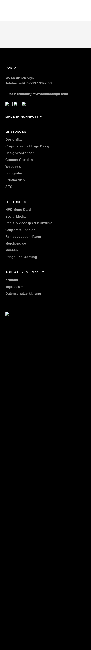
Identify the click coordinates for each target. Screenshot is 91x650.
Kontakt (11, 280)
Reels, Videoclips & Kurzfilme (28, 223)
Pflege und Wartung (21, 257)
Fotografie (13, 173)
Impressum (14, 287)
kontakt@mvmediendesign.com (42, 94)
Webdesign (14, 166)
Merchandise (15, 243)
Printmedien (15, 180)
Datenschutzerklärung (23, 293)
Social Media (15, 216)
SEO (8, 187)
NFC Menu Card (18, 209)
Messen (11, 250)
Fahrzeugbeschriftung (23, 236)
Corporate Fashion (20, 230)
